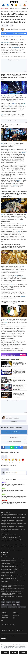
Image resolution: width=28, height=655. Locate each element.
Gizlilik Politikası (4, 615)
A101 (14, 604)
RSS (14, 618)
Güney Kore (15, 185)
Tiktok (18, 604)
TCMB (23, 103)
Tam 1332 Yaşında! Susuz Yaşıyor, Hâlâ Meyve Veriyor (12, 549)
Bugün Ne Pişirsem (12, 607)
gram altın (23, 296)
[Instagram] (2, 625)
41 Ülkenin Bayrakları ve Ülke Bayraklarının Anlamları (12, 591)
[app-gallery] (20, 630)
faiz (22, 223)
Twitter (3, 602)
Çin (13, 183)
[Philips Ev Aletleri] (3, 5)
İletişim (2, 620)
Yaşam (4, 482)
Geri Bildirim (3, 613)
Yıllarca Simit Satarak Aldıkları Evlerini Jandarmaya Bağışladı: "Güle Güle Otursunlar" (14, 503)
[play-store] (12, 630)
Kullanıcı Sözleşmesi (17, 613)
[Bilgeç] (24, 5)
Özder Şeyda (15, 29)
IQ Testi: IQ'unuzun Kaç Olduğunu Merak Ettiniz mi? (12, 596)
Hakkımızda (3, 612)
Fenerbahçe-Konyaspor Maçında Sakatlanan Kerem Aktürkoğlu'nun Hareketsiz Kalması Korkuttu (14, 497)
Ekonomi (8, 11)
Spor (4, 488)
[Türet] (20, 5)
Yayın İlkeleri (16, 615)
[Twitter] (8, 625)
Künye (14, 617)
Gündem (4, 500)
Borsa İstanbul (5, 25)
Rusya (2, 42)
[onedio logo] (13, 639)
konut (14, 103)
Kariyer (14, 612)
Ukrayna (7, 42)
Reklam (2, 618)
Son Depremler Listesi (5, 556)
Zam (13, 602)
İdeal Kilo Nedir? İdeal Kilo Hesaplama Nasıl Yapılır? (11, 583)
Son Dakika (4, 607)
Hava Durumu (4, 554)
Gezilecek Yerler (22, 607)
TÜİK (11, 103)
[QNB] (16, 5)
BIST (2, 114)
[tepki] (2, 459)
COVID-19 (7, 319)
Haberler (3, 11)
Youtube (18, 602)
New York (13, 151)
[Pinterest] (14, 625)
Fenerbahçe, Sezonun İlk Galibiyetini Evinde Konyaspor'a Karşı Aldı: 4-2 (12, 491)
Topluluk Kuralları (4, 617)
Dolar (12, 25)
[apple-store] (4, 630)
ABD (9, 106)
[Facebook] (5, 625)
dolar (19, 231)
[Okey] (8, 5)
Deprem (8, 602)
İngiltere (21, 105)
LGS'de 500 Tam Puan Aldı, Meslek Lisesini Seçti (11, 539)
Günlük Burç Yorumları (6, 604)
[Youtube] (11, 625)
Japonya (18, 180)
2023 (16, 342)
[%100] (12, 5)
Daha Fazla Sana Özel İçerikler (13, 432)
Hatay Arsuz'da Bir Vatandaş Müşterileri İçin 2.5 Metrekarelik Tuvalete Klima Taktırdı (13, 485)
